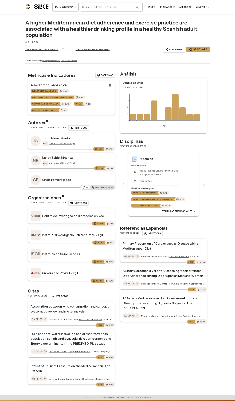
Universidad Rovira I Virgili (60, 273)
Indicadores (167, 7)
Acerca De (185, 7)
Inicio (151, 7)
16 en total (138, 87)
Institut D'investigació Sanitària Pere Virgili (72, 235)
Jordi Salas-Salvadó (69, 61)
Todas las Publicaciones (178, 211)
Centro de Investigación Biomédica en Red (73, 216)
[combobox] (65, 7)
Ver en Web (198, 49)
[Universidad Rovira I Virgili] (44, 144)
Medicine (146, 159)
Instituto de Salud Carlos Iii (61, 254)
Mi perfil (202, 7)
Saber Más (105, 75)
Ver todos (78, 128)
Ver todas (78, 203)
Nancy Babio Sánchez (51, 61)
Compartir (173, 50)
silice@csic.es (145, 398)
